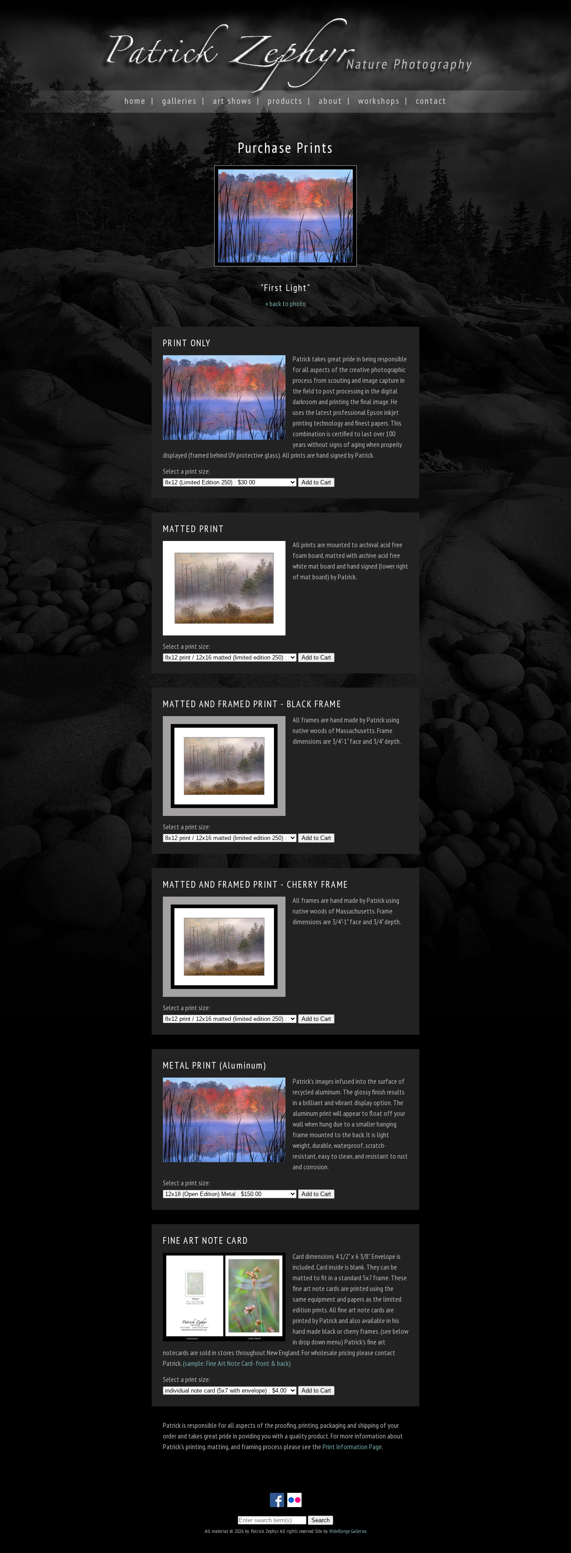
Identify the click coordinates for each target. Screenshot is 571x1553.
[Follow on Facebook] (277, 1501)
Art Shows (232, 101)
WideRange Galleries (347, 1531)
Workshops (379, 101)
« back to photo (285, 303)
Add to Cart (316, 482)
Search (320, 1520)
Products (285, 101)
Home (135, 101)
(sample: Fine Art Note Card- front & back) (237, 1363)
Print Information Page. (353, 1446)
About (330, 101)
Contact (431, 101)
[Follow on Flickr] (294, 1501)
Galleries (179, 101)
